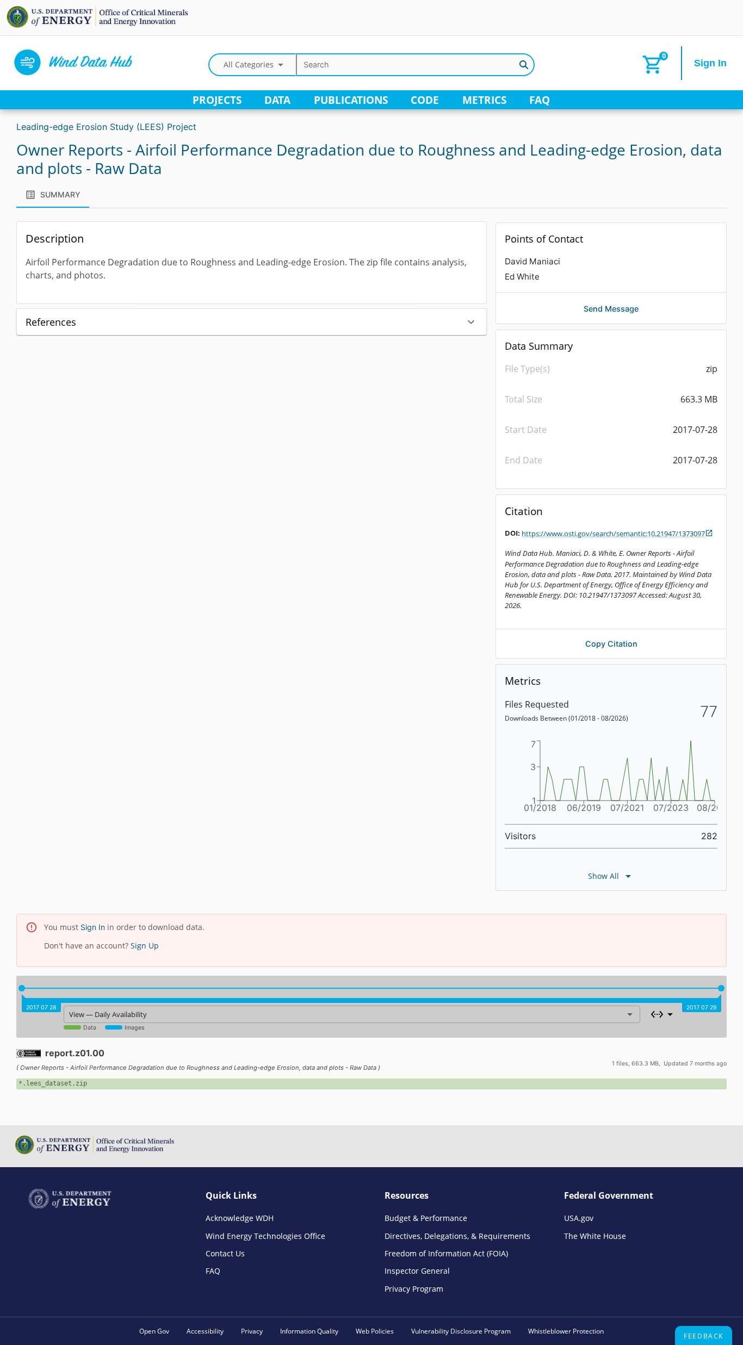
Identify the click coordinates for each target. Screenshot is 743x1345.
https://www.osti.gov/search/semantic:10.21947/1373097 (613, 533)
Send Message (611, 308)
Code (425, 99)
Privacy (252, 1331)
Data (277, 99)
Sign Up (145, 945)
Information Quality (309, 1331)
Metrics (484, 99)
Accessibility (205, 1331)
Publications (351, 99)
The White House (595, 1236)
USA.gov (578, 1218)
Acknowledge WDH (240, 1218)
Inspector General (417, 1271)
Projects (217, 99)
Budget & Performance (426, 1218)
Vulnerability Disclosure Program (461, 1331)
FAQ (539, 99)
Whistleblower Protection (566, 1331)
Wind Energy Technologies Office (265, 1236)
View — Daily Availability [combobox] (108, 1014)
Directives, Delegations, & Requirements (457, 1236)
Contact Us (225, 1253)
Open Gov (154, 1331)
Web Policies (375, 1331)
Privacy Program (414, 1289)
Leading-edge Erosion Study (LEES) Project (106, 126)
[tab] (52, 195)
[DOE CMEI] (99, 26)
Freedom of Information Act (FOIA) (446, 1253)
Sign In (710, 63)
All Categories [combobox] (249, 64)
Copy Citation (611, 643)
